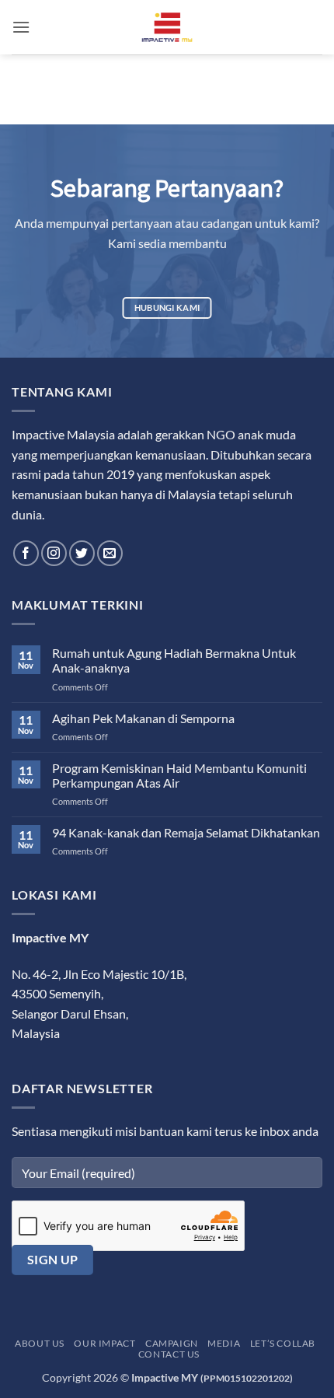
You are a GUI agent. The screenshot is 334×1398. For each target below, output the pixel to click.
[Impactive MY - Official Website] (167, 27)
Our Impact (104, 1343)
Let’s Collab (282, 1343)
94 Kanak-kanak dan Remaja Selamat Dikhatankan (186, 832)
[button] (21, 27)
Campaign (171, 1343)
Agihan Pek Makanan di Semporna (143, 718)
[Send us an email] (110, 553)
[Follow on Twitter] (82, 553)
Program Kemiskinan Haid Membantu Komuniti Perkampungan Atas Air (179, 775)
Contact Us (169, 1354)
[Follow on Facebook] (26, 553)
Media (223, 1343)
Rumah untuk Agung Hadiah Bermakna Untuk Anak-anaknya (174, 660)
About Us (39, 1343)
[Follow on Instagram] (54, 553)
